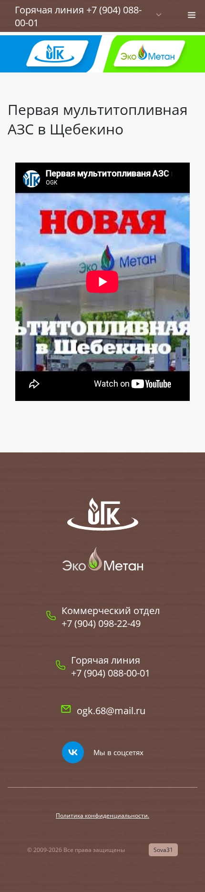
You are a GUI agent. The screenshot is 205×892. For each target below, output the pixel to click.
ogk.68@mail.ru (111, 710)
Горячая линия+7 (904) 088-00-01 (110, 666)
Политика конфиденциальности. (102, 815)
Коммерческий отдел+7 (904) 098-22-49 (111, 617)
